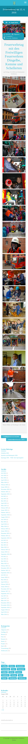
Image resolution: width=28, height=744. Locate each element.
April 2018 (4, 582)
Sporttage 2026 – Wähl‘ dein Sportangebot (12, 457)
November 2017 (5, 589)
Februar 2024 (4, 528)
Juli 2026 (3, 473)
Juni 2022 (3, 559)
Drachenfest (20, 666)
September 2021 (5, 572)
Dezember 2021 (5, 568)
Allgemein (16, 34)
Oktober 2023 (4, 535)
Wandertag (12, 678)
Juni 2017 (3, 596)
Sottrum (13, 675)
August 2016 (4, 609)
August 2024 (4, 517)
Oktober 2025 (4, 491)
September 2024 (5, 515)
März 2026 (4, 482)
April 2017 (4, 598)
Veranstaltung (4, 648)
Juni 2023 (3, 542)
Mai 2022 (3, 561)
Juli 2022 (3, 556)
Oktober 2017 (4, 591)
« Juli (2, 710)
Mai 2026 (3, 477)
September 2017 (5, 593)
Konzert (3, 639)
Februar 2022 (4, 565)
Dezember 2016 (5, 603)
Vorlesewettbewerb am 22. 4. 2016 (16, 439)
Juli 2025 (3, 496)
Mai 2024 (3, 521)
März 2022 (4, 563)
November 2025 (5, 489)
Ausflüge (3, 632)
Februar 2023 (4, 549)
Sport (2, 646)
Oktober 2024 (4, 512)
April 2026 (4, 480)
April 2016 (4, 612)
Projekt (3, 643)
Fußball (4, 672)
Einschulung (5, 669)
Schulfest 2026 (5, 453)
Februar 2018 (4, 584)
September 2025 (5, 494)
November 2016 (5, 605)
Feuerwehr (8, 38)
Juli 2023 (3, 540)
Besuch (3, 634)
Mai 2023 (3, 545)
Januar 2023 (4, 552)
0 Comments (8, 36)
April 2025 (4, 503)
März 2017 (4, 600)
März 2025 (4, 505)
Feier (2, 636)
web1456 (7, 34)
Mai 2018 (3, 579)
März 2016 (4, 614)
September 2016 (5, 607)
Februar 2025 (4, 508)
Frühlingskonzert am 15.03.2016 (11, 436)
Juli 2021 (3, 575)
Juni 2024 (3, 519)
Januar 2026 (4, 487)
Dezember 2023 (5, 533)
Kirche (11, 672)
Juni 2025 (3, 498)
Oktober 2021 (4, 570)
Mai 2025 (3, 501)
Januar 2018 (4, 586)
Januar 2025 (4, 510)
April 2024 (4, 524)
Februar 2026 (4, 484)
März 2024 (4, 526)
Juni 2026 (3, 475)
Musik (2, 641)
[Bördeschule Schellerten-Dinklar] (14, 2)
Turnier (4, 678)
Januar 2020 (4, 577)
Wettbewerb (4, 650)
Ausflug (4, 666)
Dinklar (12, 666)
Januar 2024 (4, 531)
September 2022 (5, 554)
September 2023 (5, 538)
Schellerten (15, 38)
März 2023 (4, 547)
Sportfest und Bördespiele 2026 (9, 455)
